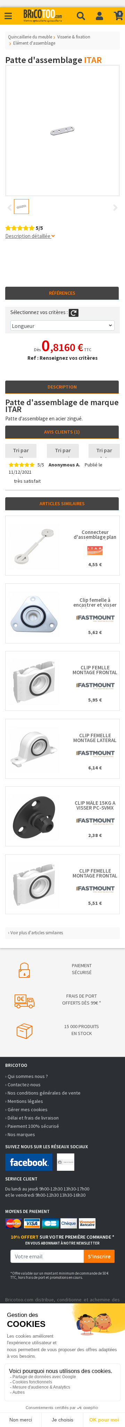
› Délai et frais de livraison (32, 1118)
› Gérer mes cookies (26, 1109)
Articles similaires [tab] (62, 503)
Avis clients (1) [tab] (62, 432)
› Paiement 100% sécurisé (32, 1126)
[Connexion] (99, 16)
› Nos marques (20, 1134)
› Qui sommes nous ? (26, 1076)
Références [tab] (62, 293)
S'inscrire (99, 1256)
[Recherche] (81, 16)
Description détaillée (28, 236)
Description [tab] (62, 387)
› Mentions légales (24, 1101)
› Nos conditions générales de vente (43, 1093)
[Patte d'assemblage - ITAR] (62, 130)
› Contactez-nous (23, 1084)
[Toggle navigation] (8, 16)
